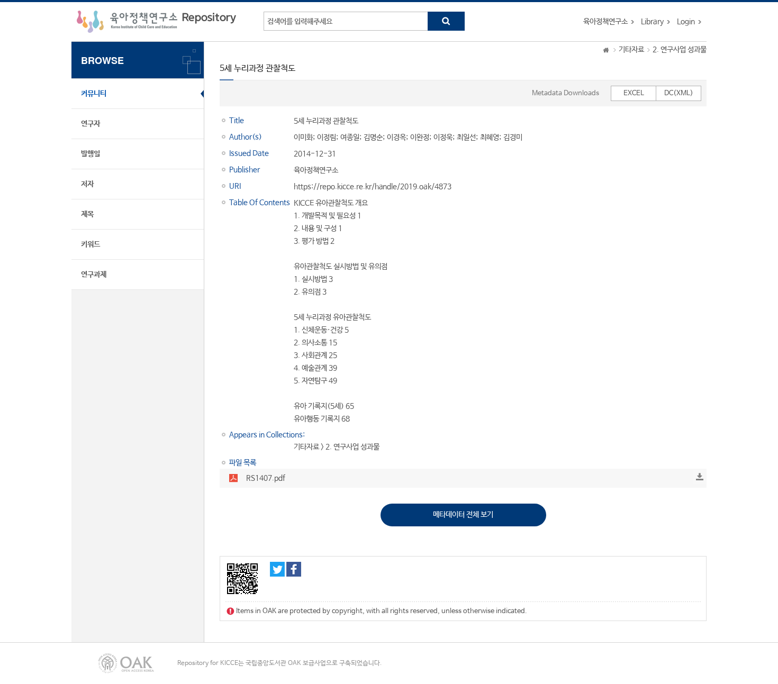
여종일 (349, 137)
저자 (87, 184)
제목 (87, 214)
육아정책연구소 (605, 21)
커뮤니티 (93, 93)
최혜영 (489, 137)
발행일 (90, 154)
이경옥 (396, 137)
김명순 (373, 137)
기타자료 (631, 49)
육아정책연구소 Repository (156, 22)
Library (652, 21)
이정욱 (443, 137)
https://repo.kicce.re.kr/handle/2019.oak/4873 (372, 187)
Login (686, 21)
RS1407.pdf (265, 478)
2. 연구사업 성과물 (680, 49)
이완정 (419, 137)
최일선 (466, 137)
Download (700, 477)
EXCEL (633, 93)
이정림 (326, 137)
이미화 (303, 137)
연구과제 (93, 274)
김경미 (512, 137)
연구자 (90, 124)
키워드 (90, 244)
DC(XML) (678, 93)
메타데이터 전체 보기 (463, 514)
